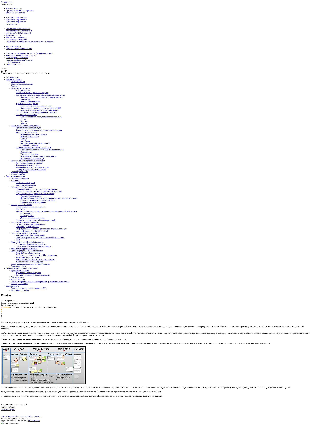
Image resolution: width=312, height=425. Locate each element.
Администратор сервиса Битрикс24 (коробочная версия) (29, 53)
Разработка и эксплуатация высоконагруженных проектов (30, 42)
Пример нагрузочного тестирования (31, 169)
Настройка (15, 180)
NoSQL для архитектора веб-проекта (35, 106)
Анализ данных (27, 216)
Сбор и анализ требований (22, 84)
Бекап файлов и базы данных (28, 253)
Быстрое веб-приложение (26, 115)
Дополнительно (12, 286)
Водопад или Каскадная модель (33, 134)
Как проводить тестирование (28, 165)
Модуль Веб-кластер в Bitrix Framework (32, 231)
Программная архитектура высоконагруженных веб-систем (40, 95)
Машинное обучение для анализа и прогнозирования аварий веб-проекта (46, 211)
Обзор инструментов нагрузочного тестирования (36, 189)
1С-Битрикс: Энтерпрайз (16, 40)
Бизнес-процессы (13, 62)
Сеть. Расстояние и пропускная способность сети (41, 117)
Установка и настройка (15, 13)
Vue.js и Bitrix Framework (16, 37)
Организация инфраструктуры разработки (33, 148)
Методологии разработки (26, 132)
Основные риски (18, 82)
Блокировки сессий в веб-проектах (30, 235)
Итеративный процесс (29, 137)
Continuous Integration (29, 145)
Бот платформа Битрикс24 (17, 58)
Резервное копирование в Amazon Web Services (35, 259)
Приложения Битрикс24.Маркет (19, 60)
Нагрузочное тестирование (22, 187)
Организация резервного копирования (27, 251)
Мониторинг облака (19, 284)
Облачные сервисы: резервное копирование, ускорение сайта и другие (40, 281)
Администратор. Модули (16, 20)
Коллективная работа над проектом (25, 126)
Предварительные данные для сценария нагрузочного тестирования (48, 198)
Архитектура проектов (20, 88)
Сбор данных (26, 213)
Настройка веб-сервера (25, 183)
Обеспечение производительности (25, 233)
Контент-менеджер (14, 8)
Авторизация (6, 2)
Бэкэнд (23, 119)
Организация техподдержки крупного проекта (30, 264)
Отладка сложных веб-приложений (30, 224)
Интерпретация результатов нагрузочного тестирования (39, 191)
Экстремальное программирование (35, 143)
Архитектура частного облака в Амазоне (33, 275)
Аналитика (20, 209)
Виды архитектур (23, 90)
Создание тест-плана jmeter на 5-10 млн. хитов (35, 194)
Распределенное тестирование (33, 202)
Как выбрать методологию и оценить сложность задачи (39, 130)
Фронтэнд (24, 121)
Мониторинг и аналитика (21, 205)
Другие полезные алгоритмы (32, 218)
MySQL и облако (18, 279)
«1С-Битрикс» (34, 421)
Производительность (19, 172)
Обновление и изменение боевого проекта (33, 246)
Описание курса (12, 77)
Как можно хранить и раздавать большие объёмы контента (40, 238)
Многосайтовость (13, 35)
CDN (18, 240)
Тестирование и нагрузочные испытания (28, 161)
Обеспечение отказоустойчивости (25, 222)
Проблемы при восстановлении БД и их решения (36, 255)
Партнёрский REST (14, 64)
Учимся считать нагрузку (31, 196)
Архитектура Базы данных (27, 104)
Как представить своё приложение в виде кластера (41, 97)
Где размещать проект (20, 178)
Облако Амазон (17, 277)
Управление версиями (29, 154)
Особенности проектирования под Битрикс (38, 112)
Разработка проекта (14, 79)
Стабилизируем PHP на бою (27, 227)
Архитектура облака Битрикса (28, 273)
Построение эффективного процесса (31, 244)
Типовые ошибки (18, 174)
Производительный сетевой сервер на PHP (29, 288)
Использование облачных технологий (21, 268)
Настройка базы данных (26, 185)
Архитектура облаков (20, 270)
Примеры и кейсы (18, 266)
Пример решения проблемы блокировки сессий (35, 220)
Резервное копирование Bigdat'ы (29, 262)
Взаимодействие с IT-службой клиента (27, 242)
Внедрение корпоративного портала (21, 55)
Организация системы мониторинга (31, 207)
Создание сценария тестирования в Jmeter (37, 200)
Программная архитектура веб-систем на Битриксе (37, 110)
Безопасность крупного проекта (24, 249)
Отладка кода (26, 152)
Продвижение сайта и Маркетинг (20, 11)
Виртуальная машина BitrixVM (19, 49)
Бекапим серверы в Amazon (27, 257)
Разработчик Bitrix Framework (18, 29)
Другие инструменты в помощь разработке (38, 156)
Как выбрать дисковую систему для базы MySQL (40, 108)
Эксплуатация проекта (15, 176)
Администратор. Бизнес (16, 22)
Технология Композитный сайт (19, 31)
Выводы (23, 123)
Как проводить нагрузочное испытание (32, 167)
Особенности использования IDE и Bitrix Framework (42, 150)
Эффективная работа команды (28, 128)
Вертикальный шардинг (30, 101)
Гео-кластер (25, 99)
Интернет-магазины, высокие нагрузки (32, 93)
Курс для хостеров (13, 46)
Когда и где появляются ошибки (29, 163)
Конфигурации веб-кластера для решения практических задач (41, 229)
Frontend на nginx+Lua (20, 290)
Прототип (15, 86)
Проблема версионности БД (32, 158)
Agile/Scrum (25, 141)
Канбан (23, 139)
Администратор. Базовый (16, 17)
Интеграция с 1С (13, 24)
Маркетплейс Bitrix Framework (18, 33)
